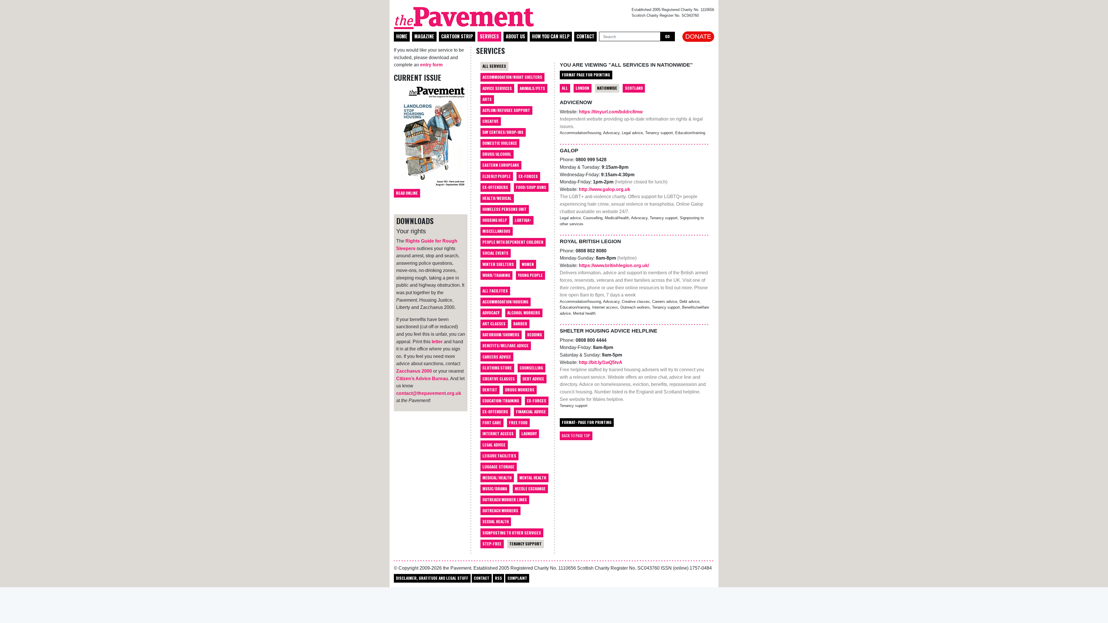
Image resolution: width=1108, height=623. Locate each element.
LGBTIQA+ (523, 220)
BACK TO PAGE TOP (576, 435)
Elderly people (496, 176)
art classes (494, 323)
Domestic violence (499, 143)
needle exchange (530, 488)
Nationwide (607, 88)
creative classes (498, 379)
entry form (431, 64)
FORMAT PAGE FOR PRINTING (586, 75)
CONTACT (481, 578)
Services (489, 36)
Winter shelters (498, 264)
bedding (534, 334)
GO (667, 36)
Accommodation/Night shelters (512, 77)
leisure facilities (499, 456)
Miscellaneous (496, 231)
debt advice (533, 379)
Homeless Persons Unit (504, 209)
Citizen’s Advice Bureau (422, 378)
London (582, 88)
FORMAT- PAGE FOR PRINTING (586, 422)
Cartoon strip (457, 36)
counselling (531, 368)
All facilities (495, 291)
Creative (490, 121)
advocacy (490, 313)
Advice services (497, 88)
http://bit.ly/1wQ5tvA (600, 362)
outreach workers (500, 510)
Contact (585, 36)
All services (494, 66)
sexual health (495, 521)
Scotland (634, 88)
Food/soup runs (531, 187)
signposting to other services (511, 533)
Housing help (494, 220)
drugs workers (519, 390)
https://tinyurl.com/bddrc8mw (611, 111)
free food (518, 422)
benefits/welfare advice (505, 345)
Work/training (496, 275)
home (401, 36)
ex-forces (536, 401)
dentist (489, 390)
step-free (491, 544)
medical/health (497, 478)
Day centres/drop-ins (502, 132)
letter (437, 341)
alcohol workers (523, 313)
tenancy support (525, 544)
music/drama (494, 488)
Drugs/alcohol (496, 154)
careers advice (496, 357)
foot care (491, 422)
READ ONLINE (407, 193)
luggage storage (498, 467)
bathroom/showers (500, 334)
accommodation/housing (505, 302)
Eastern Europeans (500, 165)
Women (528, 264)
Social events (495, 253)
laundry (529, 433)
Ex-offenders (495, 187)
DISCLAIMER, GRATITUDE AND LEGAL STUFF (432, 578)
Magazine (424, 36)
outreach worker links (504, 499)
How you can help (551, 36)
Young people (530, 275)
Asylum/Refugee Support (506, 110)
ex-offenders (495, 411)
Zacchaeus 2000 (414, 371)
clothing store (497, 368)
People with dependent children (512, 242)
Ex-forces (528, 176)
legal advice (494, 445)
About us (515, 36)
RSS (498, 578)
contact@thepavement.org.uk (428, 393)
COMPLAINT (517, 578)
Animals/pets (532, 88)
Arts (487, 99)
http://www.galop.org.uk (604, 189)
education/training (500, 401)
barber (520, 323)
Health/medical (497, 198)
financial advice (531, 411)
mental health (532, 478)
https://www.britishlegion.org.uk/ (614, 265)
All (565, 88)
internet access (498, 433)
